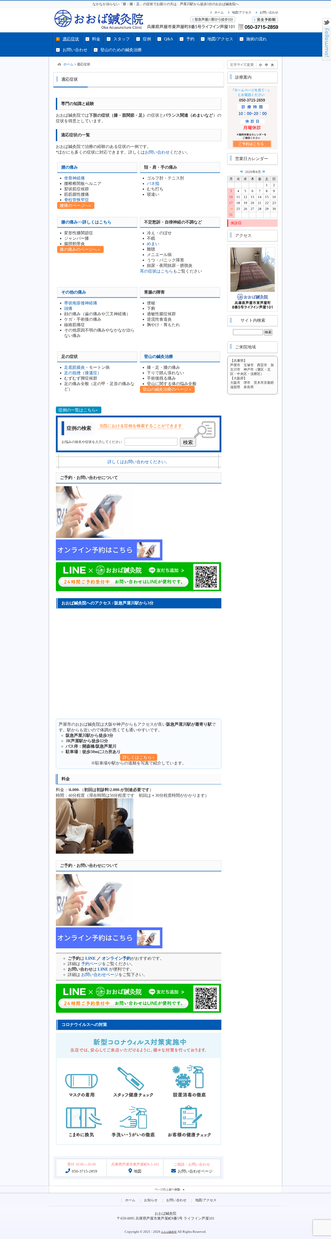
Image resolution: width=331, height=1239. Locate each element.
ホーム (219, 12)
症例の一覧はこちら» (78, 410)
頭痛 (68, 308)
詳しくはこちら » (139, 757)
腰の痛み (69, 167)
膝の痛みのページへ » (80, 249)
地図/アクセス (241, 12)
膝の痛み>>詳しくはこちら (86, 222)
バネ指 (153, 183)
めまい (153, 244)
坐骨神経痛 (74, 178)
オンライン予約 (116, 958)
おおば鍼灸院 (169, 1231)
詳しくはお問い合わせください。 (139, 462)
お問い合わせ (269, 12)
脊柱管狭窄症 (76, 200)
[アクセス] (252, 310)
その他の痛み (73, 292)
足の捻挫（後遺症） (82, 373)
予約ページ (91, 964)
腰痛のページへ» (76, 205)
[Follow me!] (326, 59)
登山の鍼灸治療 (158, 356)
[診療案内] (252, 148)
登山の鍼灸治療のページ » (167, 389)
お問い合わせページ (99, 974)
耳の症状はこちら (156, 271)
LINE (90, 958)
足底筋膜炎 (74, 367)
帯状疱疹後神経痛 (80, 303)
